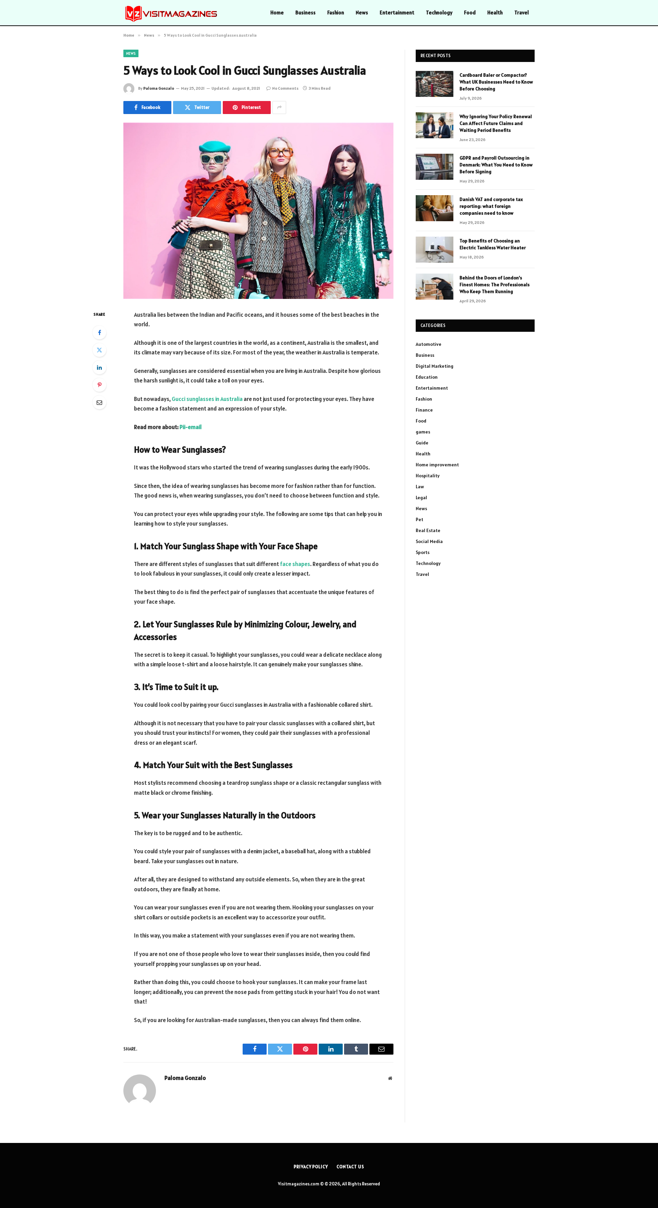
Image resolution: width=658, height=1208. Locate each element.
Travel (521, 12)
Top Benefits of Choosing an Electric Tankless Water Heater (493, 244)
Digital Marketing (434, 366)
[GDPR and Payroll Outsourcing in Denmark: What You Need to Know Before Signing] (434, 167)
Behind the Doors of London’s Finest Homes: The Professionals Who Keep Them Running (494, 284)
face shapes (295, 564)
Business (305, 12)
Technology (439, 12)
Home (277, 12)
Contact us (350, 1167)
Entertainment (397, 12)
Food (470, 12)
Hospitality (428, 476)
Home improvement (437, 465)
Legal (421, 497)
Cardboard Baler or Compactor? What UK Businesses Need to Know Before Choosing (496, 82)
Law (420, 486)
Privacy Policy (311, 1167)
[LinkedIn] (99, 367)
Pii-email (191, 427)
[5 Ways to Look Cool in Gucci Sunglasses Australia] (258, 211)
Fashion (335, 12)
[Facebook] (99, 332)
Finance (424, 410)
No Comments (285, 88)
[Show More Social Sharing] (279, 107)
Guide (422, 443)
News (362, 12)
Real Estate (428, 530)
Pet (419, 519)
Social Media (429, 541)
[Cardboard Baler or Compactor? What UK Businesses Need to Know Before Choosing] (434, 84)
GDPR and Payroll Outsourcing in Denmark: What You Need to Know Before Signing (496, 165)
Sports (422, 552)
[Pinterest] (99, 385)
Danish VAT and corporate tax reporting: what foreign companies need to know (491, 206)
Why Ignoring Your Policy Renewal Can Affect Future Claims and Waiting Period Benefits (496, 123)
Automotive (428, 344)
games (423, 432)
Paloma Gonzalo (158, 88)
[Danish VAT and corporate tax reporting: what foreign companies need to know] (434, 208)
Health (495, 12)
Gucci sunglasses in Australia (207, 399)
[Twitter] (99, 350)
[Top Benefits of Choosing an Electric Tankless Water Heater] (434, 250)
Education (427, 377)
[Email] (99, 402)
